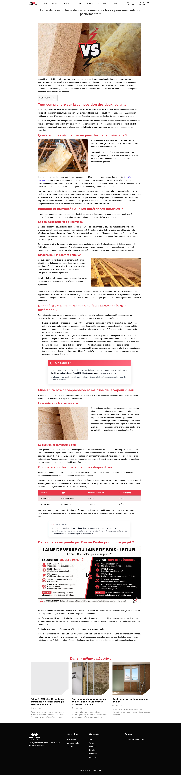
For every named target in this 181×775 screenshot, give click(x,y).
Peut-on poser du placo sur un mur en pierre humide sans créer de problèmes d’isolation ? (89, 702)
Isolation (77, 4)
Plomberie (90, 4)
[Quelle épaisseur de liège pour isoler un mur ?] (131, 678)
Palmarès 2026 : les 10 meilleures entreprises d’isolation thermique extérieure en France (47, 702)
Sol (45, 4)
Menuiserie (116, 4)
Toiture (54, 4)
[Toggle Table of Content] (53, 98)
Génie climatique (129, 4)
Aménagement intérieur (144, 4)
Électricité (103, 4)
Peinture (65, 4)
